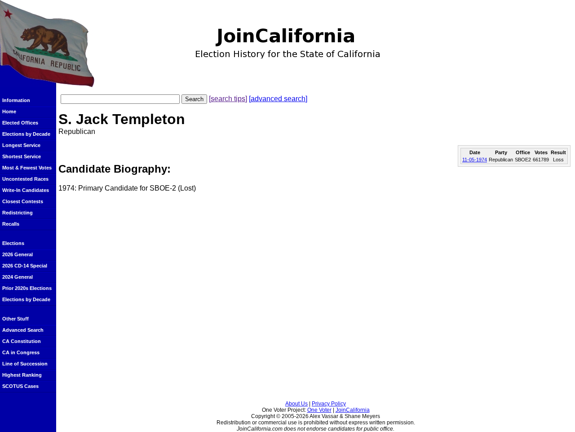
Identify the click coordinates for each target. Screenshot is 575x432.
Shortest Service (21, 156)
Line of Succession (25, 363)
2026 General (17, 254)
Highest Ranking (22, 375)
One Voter (319, 410)
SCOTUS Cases (20, 386)
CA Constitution (21, 341)
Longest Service (21, 145)
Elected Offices (20, 122)
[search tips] (228, 98)
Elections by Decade (26, 134)
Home (9, 111)
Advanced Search (23, 330)
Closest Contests (22, 201)
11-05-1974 (474, 159)
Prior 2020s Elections (27, 288)
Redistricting (17, 212)
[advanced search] (278, 98)
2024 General (17, 277)
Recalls (10, 224)
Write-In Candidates (25, 190)
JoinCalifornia (353, 410)
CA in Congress (21, 352)
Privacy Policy (329, 404)
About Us (296, 404)
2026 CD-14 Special (24, 265)
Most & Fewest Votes (27, 167)
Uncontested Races (25, 179)
